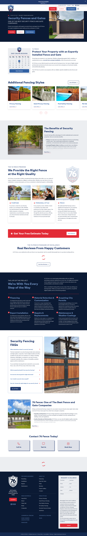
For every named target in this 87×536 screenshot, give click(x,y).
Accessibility (46, 534)
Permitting (23, 478)
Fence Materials (26, 496)
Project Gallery (42, 488)
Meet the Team (42, 481)
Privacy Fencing (15, 104)
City (70, 487)
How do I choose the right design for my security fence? (24, 383)
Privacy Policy (63, 520)
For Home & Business (27, 476)
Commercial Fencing (27, 515)
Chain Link (23, 503)
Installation (24, 481)
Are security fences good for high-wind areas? (21, 374)
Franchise (52, 8)
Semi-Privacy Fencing (41, 104)
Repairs (23, 483)
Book (71, 8)
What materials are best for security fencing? (21, 349)
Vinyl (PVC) (24, 498)
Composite (24, 508)
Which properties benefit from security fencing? (22, 370)
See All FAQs (15, 388)
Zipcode (70, 490)
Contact (69, 5)
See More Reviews (42, 264)
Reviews (41, 486)
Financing (41, 478)
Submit (69, 525)
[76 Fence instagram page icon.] (78, 5)
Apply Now (43, 3)
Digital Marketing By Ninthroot (60, 534)
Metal (22, 505)
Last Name (71, 480)
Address (61, 487)
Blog (73, 5)
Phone (61, 483)
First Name (62, 480)
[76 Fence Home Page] (8, 15)
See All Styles (72, 82)
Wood (22, 500)
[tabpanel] (19, 97)
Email (70, 483)
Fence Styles (14, 15)
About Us (41, 476)
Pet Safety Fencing (43, 505)
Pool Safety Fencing (65, 104)
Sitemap (51, 534)
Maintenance (24, 486)
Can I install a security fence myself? (19, 379)
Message (62, 493)
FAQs (40, 483)
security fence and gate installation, (52, 60)
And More (41, 510)
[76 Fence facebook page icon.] (77, 5)
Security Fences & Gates (45, 508)
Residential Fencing (45, 515)
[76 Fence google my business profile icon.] (75, 5)
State (61, 490)
